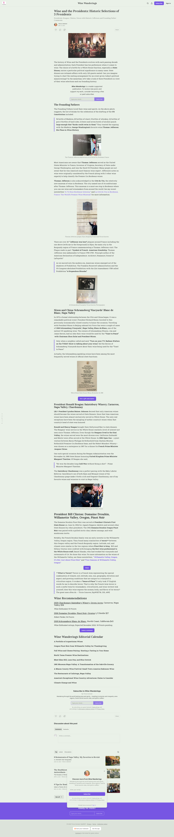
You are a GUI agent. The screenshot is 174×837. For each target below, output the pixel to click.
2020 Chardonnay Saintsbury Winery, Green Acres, (78, 603)
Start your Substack (82, 828)
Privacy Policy (100, 800)
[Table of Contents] (2, 418)
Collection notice (102, 824)
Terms (94, 824)
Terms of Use (95, 798)
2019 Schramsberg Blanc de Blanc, (70, 621)
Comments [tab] (58, 729)
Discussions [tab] (68, 752)
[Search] (148, 3)
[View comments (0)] (60, 30)
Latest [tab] (61, 752)
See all (57, 797)
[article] (87, 760)
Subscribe (159, 3)
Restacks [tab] (66, 729)
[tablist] (62, 729)
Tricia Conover (62, 23)
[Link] (51, 104)
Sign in (168, 3)
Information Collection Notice (86, 800)
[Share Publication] (152, 3)
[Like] (56, 30)
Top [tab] (56, 752)
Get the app (96, 828)
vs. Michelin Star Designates (63, 760)
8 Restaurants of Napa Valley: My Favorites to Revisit (77, 757)
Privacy (89, 824)
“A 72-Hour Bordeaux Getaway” (78, 192)
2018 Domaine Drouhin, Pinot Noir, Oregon (74, 613)
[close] (104, 771)
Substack (78, 833)
